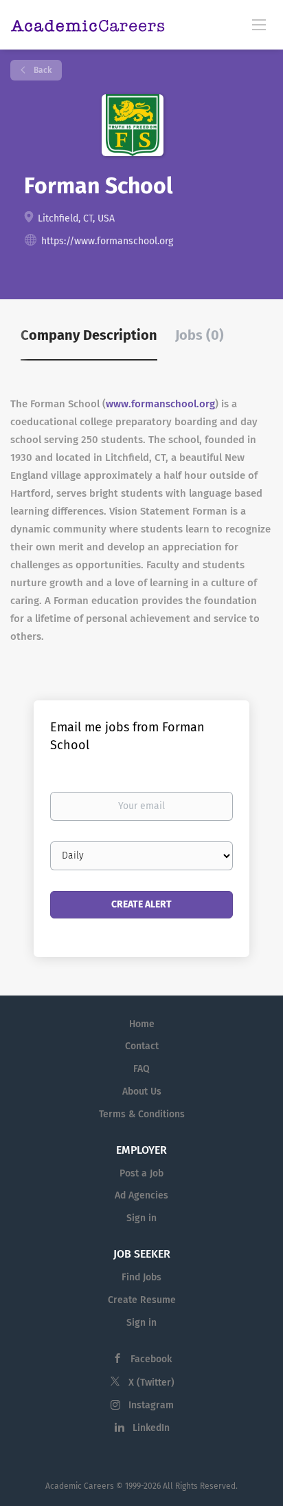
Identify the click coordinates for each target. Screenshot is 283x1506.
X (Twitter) (151, 1382)
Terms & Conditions (142, 1114)
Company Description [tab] (89, 335)
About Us (141, 1091)
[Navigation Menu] (259, 24)
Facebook (151, 1359)
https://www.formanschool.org (107, 241)
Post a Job (141, 1173)
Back (42, 70)
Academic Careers (79, 1486)
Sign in (141, 1218)
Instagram (151, 1405)
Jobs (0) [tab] (199, 335)
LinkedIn (151, 1428)
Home (142, 1024)
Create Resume (142, 1300)
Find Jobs (141, 1277)
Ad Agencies (141, 1195)
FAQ (141, 1069)
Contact (142, 1046)
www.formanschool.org (160, 404)
